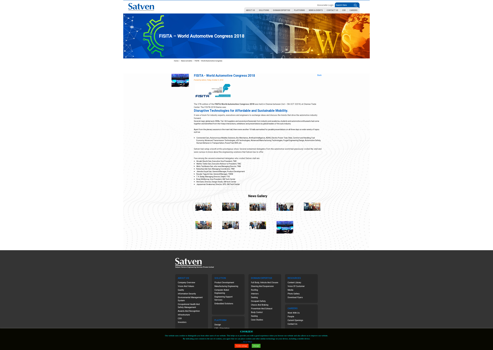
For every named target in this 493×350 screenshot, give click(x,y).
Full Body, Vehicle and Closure (264, 282)
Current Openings (295, 320)
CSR (180, 318)
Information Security (187, 293)
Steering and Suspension (262, 286)
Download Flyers (295, 297)
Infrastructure (184, 315)
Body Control (257, 312)
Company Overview (186, 282)
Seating (254, 297)
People (291, 316)
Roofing (254, 290)
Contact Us (292, 324)
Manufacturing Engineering (226, 286)
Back (319, 75)
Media (290, 290)
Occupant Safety (258, 301)
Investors (182, 322)
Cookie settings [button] (241, 346)
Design (217, 324)
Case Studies (257, 320)
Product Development (224, 282)
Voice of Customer (296, 286)
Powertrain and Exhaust (261, 308)
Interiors (255, 293)
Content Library (294, 282)
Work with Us (294, 313)
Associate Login (325, 5)
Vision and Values (186, 286)
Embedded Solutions (223, 303)
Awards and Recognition (189, 311)
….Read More (246, 342)
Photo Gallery (294, 293)
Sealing (254, 316)
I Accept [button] (256, 346)
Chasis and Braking (259, 305)
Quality (181, 290)
